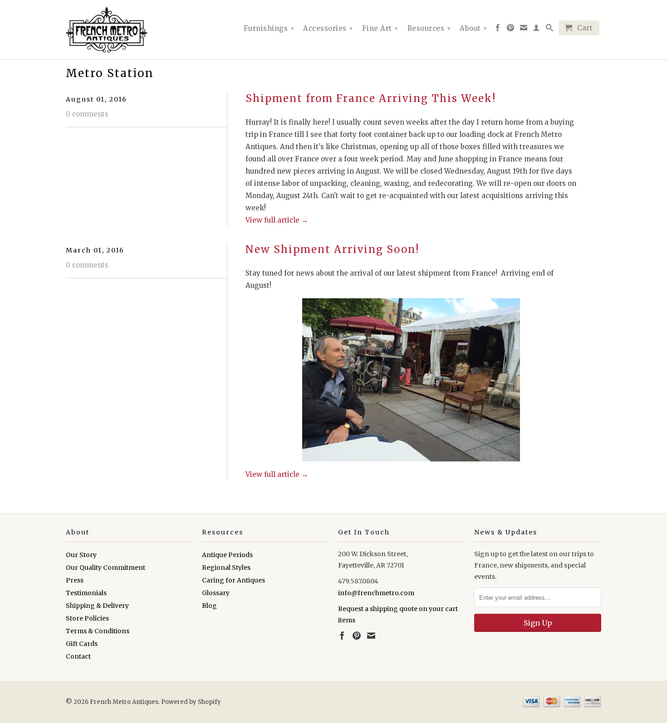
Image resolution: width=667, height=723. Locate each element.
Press (74, 580)
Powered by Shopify (191, 702)
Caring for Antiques (233, 580)
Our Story (81, 555)
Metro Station (110, 73)
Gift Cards (82, 644)
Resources (429, 28)
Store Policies (87, 618)
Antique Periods (227, 555)
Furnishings (269, 28)
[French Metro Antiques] (129, 30)
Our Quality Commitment (105, 567)
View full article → (276, 220)
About (473, 28)
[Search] (550, 29)
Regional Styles (226, 567)
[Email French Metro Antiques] (524, 29)
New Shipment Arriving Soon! (332, 249)
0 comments (87, 114)
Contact (78, 656)
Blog (209, 606)
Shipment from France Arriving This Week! (370, 98)
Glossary (216, 593)
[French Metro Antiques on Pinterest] (511, 29)
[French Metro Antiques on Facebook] (498, 29)
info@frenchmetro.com (376, 593)
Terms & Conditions (97, 631)
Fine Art (380, 28)
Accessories (328, 28)
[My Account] (536, 29)
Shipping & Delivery (97, 606)
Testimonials (86, 593)
